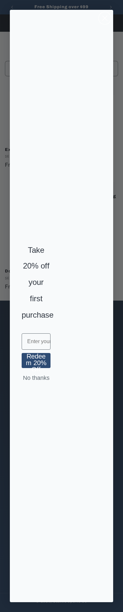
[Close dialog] (105, 18)
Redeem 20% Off (36, 360)
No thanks (36, 378)
